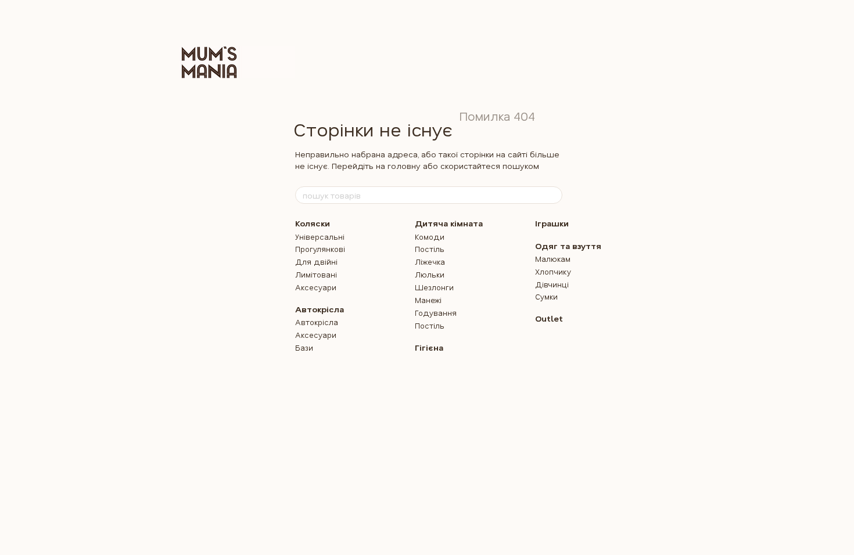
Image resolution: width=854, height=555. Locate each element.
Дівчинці (552, 284)
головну (404, 165)
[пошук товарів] (553, 195)
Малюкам (552, 259)
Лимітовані (316, 274)
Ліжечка (430, 261)
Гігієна (429, 347)
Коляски (312, 223)
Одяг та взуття (568, 245)
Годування (436, 313)
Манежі (428, 300)
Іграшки (552, 223)
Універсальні (320, 237)
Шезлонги (434, 287)
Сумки (546, 296)
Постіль (429, 249)
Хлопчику (553, 271)
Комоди (429, 237)
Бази (304, 347)
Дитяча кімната (449, 223)
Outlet (549, 318)
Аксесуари (315, 287)
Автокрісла (319, 309)
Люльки (429, 274)
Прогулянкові (320, 249)
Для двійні (316, 261)
